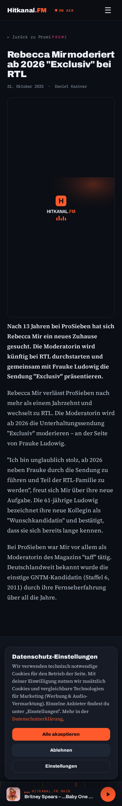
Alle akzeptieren (61, 734)
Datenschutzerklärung (37, 719)
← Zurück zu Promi (29, 36)
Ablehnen (61, 750)
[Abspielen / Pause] (108, 794)
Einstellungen (61, 766)
